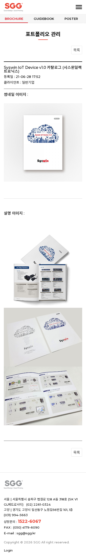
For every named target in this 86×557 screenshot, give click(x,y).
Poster (71, 19)
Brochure (14, 19)
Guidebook (44, 19)
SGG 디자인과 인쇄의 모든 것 (28, 7)
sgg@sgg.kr (26, 533)
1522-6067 (29, 521)
